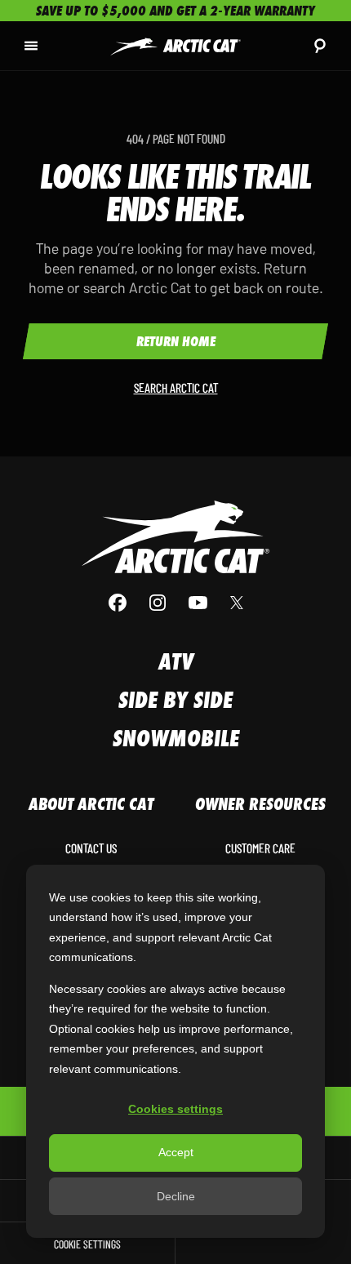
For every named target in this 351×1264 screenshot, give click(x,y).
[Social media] (175, 602)
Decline (176, 1196)
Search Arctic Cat (176, 387)
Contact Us (91, 848)
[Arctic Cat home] (175, 45)
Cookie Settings (87, 1243)
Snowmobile (176, 738)
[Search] (320, 45)
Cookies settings (175, 1108)
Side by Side (175, 700)
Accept (175, 1152)
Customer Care (260, 848)
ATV (175, 662)
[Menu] (31, 45)
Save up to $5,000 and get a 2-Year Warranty (175, 11)
